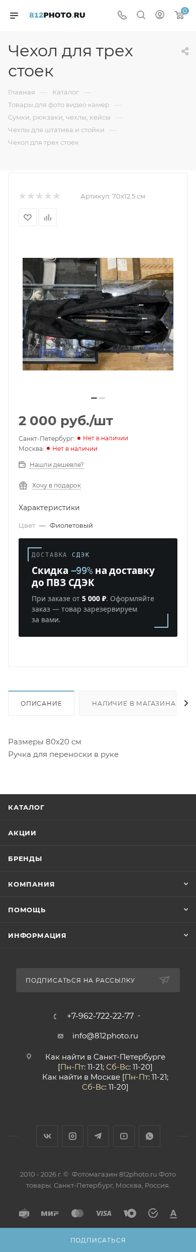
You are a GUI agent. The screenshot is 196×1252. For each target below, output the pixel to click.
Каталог (26, 807)
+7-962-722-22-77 (100, 1016)
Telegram (98, 1136)
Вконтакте (47, 1136)
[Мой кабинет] (159, 16)
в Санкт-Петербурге (126, 1057)
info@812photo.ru (105, 1035)
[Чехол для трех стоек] (98, 314)
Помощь (27, 910)
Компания (31, 884)
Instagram (72, 1136)
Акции (22, 833)
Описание (41, 703)
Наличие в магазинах (136, 703)
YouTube (124, 1136)
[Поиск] (141, 16)
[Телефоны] (122, 16)
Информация (37, 935)
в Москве (102, 1077)
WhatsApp (149, 1136)
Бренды (25, 858)
